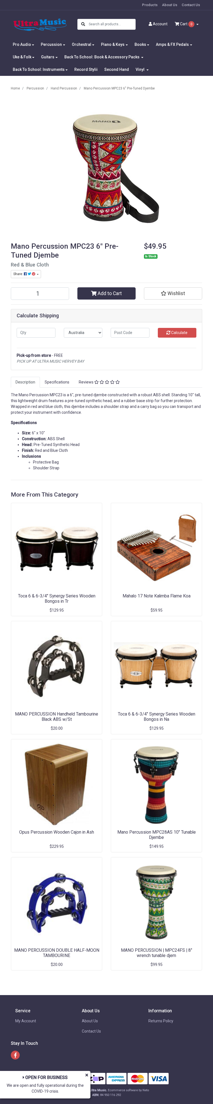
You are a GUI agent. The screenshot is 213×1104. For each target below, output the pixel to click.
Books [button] (140, 44)
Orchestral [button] (81, 44)
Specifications (57, 382)
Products (150, 5)
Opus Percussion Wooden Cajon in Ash (56, 832)
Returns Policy (160, 1021)
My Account (25, 1021)
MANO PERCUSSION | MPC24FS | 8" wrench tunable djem (156, 953)
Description (25, 382)
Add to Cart (109, 293)
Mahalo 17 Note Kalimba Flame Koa (157, 596)
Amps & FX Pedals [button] (172, 44)
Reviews (86, 382)
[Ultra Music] (40, 24)
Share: (18, 274)
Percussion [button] (51, 44)
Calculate (178, 332)
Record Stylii (86, 69)
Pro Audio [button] (22, 44)
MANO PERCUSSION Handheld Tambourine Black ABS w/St (56, 716)
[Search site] (83, 24)
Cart (185, 24)
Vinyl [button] (140, 69)
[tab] (25, 382)
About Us (169, 5)
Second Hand (116, 69)
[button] (173, 293)
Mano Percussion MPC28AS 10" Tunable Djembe (156, 834)
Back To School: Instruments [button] (39, 69)
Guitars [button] (47, 57)
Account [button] (160, 24)
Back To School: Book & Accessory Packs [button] (102, 57)
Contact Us (191, 5)
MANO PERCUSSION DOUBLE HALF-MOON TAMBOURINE (56, 953)
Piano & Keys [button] (113, 44)
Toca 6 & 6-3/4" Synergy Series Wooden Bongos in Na (156, 716)
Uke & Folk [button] (22, 57)
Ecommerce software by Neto (128, 1090)
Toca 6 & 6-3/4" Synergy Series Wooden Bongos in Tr (56, 598)
